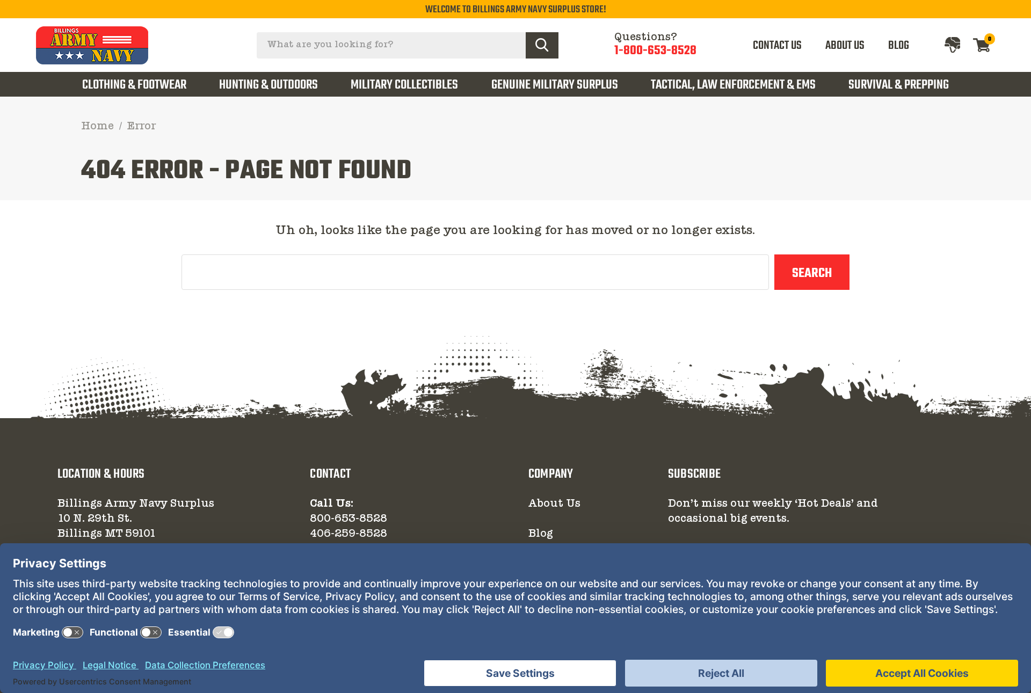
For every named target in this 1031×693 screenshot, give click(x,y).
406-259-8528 (348, 534)
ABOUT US (845, 46)
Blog (540, 534)
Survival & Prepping (898, 85)
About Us (554, 504)
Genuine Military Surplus (554, 85)
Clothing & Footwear (134, 85)
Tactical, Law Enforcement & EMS (733, 85)
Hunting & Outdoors (268, 85)
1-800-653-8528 (655, 51)
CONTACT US (777, 46)
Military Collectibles (404, 85)
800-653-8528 (348, 519)
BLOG (898, 46)
